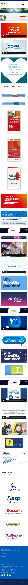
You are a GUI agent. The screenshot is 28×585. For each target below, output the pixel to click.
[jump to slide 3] (13, 18)
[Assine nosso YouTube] (10, 575)
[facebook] (18, 583)
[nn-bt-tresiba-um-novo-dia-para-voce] (14, 356)
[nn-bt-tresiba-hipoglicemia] (14, 340)
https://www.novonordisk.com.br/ (14, 475)
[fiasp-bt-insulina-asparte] (14, 443)
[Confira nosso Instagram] (4, 575)
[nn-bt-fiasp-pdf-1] (14, 428)
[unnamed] (14, 458)
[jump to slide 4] (15, 18)
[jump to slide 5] (16, 18)
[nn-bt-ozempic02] (14, 122)
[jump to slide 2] (11, 18)
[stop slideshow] (18, 18)
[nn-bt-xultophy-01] (14, 283)
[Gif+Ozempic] (14, 70)
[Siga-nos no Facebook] (2, 575)
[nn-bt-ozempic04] (14, 150)
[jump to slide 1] (10, 18)
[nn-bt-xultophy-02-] (14, 299)
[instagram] (21, 583)
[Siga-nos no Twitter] (7, 575)
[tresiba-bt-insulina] (14, 370)
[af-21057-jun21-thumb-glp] (14, 201)
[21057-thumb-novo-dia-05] (14, 218)
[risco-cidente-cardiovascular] (14, 178)
